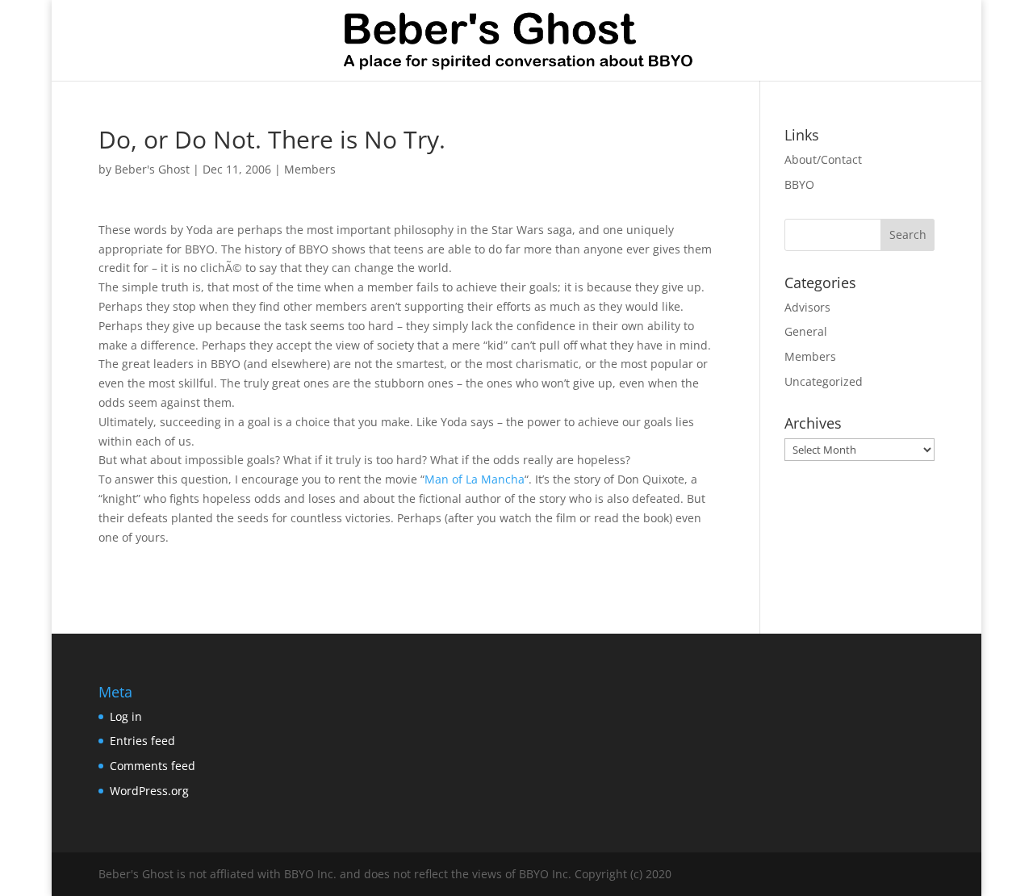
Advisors (807, 307)
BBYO (799, 184)
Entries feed (142, 740)
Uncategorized (823, 381)
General (805, 331)
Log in (126, 716)
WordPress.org (149, 790)
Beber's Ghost (152, 169)
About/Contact (823, 159)
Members (310, 169)
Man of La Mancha (474, 479)
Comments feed (152, 765)
